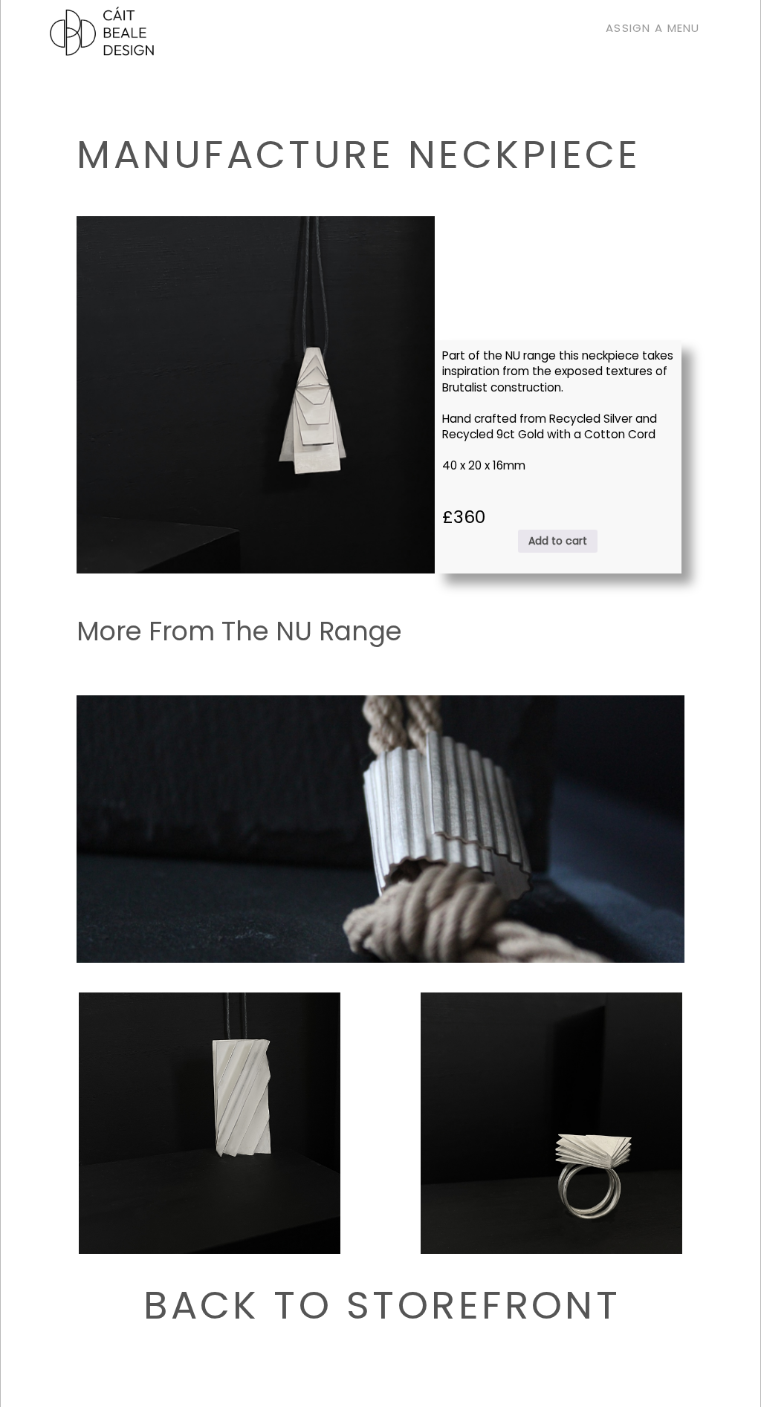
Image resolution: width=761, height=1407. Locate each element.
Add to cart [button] (557, 540)
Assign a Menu (653, 21)
